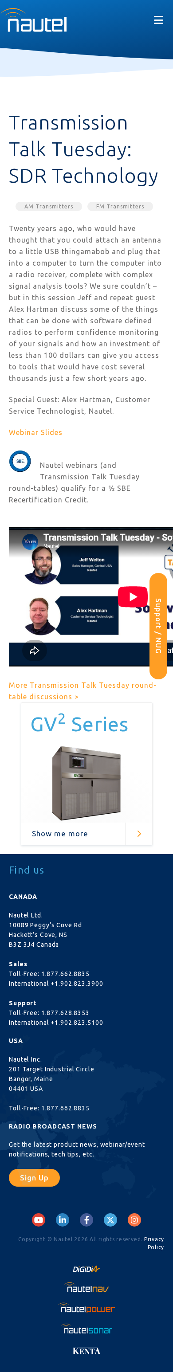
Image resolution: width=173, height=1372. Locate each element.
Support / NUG (158, 626)
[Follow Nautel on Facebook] (86, 1219)
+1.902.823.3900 (77, 983)
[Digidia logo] (86, 1266)
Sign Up (34, 1177)
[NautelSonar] (86, 1328)
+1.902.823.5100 (77, 1022)
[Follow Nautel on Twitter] (110, 1219)
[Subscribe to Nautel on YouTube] (38, 1219)
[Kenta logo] (86, 1348)
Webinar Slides (36, 432)
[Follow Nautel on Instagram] (134, 1219)
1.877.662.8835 (65, 973)
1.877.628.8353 (65, 1012)
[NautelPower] (86, 1307)
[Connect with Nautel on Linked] (62, 1219)
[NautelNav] (86, 1287)
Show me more (60, 833)
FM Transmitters (120, 206)
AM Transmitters (48, 206)
